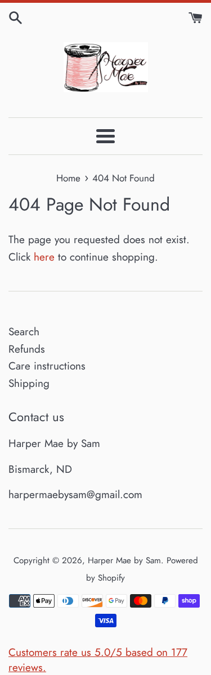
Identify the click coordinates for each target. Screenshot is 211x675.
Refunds (26, 349)
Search (23, 331)
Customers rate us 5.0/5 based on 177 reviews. (97, 660)
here (44, 256)
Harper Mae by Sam (124, 560)
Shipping (29, 383)
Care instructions (47, 365)
